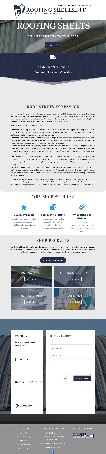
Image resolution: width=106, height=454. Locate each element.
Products (69, 6)
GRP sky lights (31, 295)
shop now (31, 279)
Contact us (70, 12)
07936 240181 (55, 447)
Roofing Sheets (31, 272)
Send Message (82, 378)
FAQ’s (60, 12)
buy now (53, 45)
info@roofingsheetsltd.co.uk (32, 382)
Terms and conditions (23, 445)
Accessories (84, 6)
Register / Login (23, 449)
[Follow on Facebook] (52, 452)
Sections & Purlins (74, 272)
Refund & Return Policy (23, 437)
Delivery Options (23, 433)
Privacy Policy (23, 441)
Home (60, 6)
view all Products (53, 260)
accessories (75, 295)
